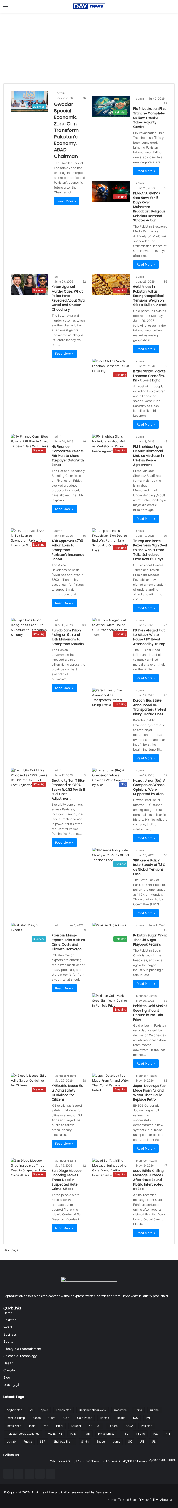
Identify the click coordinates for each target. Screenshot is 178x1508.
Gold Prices (84, 1418)
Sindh (85, 1441)
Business (10, 1334)
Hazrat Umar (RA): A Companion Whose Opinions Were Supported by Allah (149, 787)
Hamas (104, 1418)
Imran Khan (14, 1425)
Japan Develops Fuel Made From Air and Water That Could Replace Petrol (149, 1092)
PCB (73, 1433)
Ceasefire (120, 1410)
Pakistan (9, 1320)
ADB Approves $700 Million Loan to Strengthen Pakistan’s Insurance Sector (68, 550)
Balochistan (63, 1410)
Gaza (51, 1418)
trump (116, 1441)
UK (130, 1441)
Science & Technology (20, 1356)
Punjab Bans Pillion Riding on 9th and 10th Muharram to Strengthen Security (68, 637)
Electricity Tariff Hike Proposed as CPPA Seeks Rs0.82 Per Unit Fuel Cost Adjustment (68, 789)
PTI (167, 1433)
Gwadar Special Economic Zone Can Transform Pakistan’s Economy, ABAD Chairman (66, 130)
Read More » (66, 201)
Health (8, 1363)
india (32, 1425)
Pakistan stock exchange (23, 1433)
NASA (129, 1425)
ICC (135, 1418)
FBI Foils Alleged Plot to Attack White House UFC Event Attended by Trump (149, 637)
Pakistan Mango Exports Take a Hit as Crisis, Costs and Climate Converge (68, 942)
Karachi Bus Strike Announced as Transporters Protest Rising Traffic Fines (149, 707)
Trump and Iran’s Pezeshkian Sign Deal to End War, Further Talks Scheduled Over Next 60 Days (150, 550)
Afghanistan (14, 1410)
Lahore (113, 1425)
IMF (148, 1418)
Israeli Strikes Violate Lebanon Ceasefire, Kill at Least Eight (149, 376)
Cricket (154, 1410)
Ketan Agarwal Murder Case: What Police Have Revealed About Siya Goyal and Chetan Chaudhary (68, 298)
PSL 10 (140, 1433)
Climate (9, 1370)
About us (166, 1500)
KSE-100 (95, 1425)
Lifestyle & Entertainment (22, 1349)
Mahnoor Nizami (146, 996)
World (7, 1327)
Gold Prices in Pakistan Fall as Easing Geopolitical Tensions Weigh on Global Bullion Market (150, 295)
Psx (155, 1433)
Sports (8, 1341)
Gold (66, 1418)
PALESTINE (54, 1433)
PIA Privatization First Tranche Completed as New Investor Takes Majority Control (149, 117)
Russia (27, 1441)
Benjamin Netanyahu (92, 1410)
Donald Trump (16, 1418)
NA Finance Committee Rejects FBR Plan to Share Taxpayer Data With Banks (68, 455)
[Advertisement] (89, 47)
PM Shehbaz (106, 1433)
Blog (6, 1377)
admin (61, 93)
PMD (87, 1433)
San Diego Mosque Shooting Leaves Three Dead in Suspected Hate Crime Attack (67, 1179)
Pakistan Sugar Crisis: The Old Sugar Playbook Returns (150, 940)
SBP (42, 1441)
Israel (59, 1425)
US (154, 1441)
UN (142, 1441)
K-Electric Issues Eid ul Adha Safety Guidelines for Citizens (67, 1092)
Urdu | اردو (11, 1385)
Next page (11, 1250)
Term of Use (127, 1500)
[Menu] (5, 8)
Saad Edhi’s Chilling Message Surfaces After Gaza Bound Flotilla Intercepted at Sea (148, 1179)
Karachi (76, 1425)
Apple (44, 1410)
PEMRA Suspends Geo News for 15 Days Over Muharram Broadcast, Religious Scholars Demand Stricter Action (149, 207)
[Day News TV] (89, 6)
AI (31, 1410)
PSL (125, 1433)
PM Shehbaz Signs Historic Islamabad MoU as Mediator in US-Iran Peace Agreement (148, 455)
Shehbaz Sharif (63, 1441)
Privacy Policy (148, 1500)
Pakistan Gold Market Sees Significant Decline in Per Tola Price (150, 1013)
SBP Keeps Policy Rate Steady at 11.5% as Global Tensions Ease (149, 867)
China (138, 1410)
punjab (11, 1441)
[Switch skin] (172, 8)
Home (7, 1313)
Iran (45, 1425)
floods (37, 1418)
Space (100, 1441)
